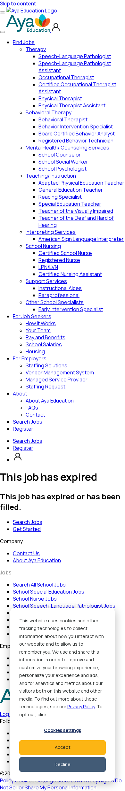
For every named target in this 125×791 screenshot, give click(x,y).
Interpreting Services (51, 231)
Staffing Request (45, 386)
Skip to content (18, 3)
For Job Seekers (32, 316)
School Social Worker (63, 161)
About (20, 393)
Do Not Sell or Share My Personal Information (61, 784)
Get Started (27, 529)
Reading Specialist (60, 196)
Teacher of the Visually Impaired (75, 210)
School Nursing (43, 246)
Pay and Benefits (45, 337)
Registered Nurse (59, 260)
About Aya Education (50, 400)
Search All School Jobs (39, 584)
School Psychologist (62, 168)
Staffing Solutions (46, 365)
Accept (63, 747)
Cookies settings (62, 730)
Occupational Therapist (66, 77)
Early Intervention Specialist (70, 309)
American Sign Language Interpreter (81, 238)
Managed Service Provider (57, 379)
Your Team (38, 330)
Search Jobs (27, 421)
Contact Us (26, 553)
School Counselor (59, 154)
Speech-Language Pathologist (74, 56)
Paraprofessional (58, 295)
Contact (35, 414)
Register (23, 428)
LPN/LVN (48, 267)
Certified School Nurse (65, 253)
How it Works (41, 323)
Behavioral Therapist (63, 119)
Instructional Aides (60, 288)
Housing (35, 351)
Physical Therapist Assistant (71, 105)
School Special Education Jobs (48, 591)
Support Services (46, 281)
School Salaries (44, 344)
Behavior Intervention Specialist (75, 126)
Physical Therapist (60, 98)
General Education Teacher (70, 189)
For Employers (29, 358)
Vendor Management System (60, 372)
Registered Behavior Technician (75, 140)
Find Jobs (24, 42)
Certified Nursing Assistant (70, 274)
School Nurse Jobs (35, 598)
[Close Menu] (2, 32)
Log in (7, 714)
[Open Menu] (2, 12)
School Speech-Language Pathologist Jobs (64, 605)
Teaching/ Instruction (51, 175)
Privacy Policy (81, 706)
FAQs (32, 407)
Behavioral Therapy (48, 112)
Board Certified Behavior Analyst (76, 133)
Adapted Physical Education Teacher (81, 182)
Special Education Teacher (69, 203)
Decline (62, 764)
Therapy (36, 49)
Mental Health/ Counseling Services (67, 147)
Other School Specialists (55, 302)
